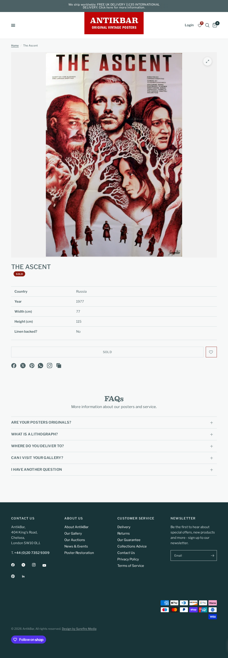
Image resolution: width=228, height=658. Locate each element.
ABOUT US (73, 518)
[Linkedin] (26, 576)
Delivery (123, 527)
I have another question (36, 469)
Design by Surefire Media (79, 628)
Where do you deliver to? (37, 446)
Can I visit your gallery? (37, 458)
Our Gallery (73, 533)
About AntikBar (76, 527)
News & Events (76, 546)
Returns (123, 533)
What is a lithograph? (34, 434)
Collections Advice (132, 546)
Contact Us (126, 553)
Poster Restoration (79, 553)
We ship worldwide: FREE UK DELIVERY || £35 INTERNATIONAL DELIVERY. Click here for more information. (114, 6)
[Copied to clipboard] (58, 365)
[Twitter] (26, 565)
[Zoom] (207, 61)
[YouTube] (47, 565)
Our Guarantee (128, 540)
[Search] (207, 25)
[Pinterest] (32, 365)
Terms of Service (130, 566)
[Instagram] (49, 365)
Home (15, 45)
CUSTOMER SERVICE (135, 518)
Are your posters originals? (41, 422)
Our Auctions (74, 540)
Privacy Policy (128, 559)
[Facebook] (13, 365)
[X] (23, 365)
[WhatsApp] (40, 365)
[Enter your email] (212, 555)
